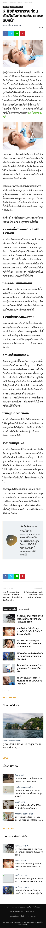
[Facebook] (5, 33)
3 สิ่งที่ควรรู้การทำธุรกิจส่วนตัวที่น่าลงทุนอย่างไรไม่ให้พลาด (33, 595)
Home (5, 3)
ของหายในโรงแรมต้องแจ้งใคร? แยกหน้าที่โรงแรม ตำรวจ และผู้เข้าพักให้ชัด (29, 793)
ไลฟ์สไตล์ (12, 3)
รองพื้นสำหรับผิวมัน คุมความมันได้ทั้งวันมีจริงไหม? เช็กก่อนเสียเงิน (29, 631)
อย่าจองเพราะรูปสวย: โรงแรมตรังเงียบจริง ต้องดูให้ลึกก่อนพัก (29, 818)
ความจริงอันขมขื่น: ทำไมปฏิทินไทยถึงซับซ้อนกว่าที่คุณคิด (28, 806)
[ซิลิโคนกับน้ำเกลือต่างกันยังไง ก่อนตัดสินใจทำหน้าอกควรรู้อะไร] (9, 656)
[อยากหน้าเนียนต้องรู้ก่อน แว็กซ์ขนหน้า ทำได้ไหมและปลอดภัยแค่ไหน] (9, 643)
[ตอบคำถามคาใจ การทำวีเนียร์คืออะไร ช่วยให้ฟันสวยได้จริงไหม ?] (9, 680)
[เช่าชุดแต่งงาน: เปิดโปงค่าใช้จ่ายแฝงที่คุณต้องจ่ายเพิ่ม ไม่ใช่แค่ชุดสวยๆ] (9, 618)
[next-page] (8, 690)
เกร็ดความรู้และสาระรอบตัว (21, 907)
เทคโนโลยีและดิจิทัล (16, 911)
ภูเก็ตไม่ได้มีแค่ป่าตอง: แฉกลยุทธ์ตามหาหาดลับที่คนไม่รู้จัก (22, 745)
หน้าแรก (7, 907)
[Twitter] (11, 33)
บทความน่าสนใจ (10, 609)
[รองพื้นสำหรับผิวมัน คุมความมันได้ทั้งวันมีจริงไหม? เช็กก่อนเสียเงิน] (9, 631)
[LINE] (16, 33)
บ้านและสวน (30, 911)
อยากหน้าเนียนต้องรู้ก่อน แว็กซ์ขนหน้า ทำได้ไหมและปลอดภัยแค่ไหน (29, 643)
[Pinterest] (22, 33)
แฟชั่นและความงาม (25, 3)
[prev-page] (4, 690)
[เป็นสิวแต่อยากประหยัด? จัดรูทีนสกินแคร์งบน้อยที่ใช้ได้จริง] (9, 668)
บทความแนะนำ (24, 609)
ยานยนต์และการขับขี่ (17, 916)
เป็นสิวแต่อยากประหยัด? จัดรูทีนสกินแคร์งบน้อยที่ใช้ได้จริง (30, 668)
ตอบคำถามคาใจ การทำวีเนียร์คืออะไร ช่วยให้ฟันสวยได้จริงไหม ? (29, 680)
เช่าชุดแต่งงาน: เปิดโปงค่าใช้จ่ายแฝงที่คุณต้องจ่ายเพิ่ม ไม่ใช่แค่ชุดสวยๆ (30, 618)
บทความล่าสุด (31, 916)
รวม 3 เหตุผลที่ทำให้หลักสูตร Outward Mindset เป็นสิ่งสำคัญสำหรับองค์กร (12, 596)
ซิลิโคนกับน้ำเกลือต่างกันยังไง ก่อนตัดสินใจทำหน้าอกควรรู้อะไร (30, 656)
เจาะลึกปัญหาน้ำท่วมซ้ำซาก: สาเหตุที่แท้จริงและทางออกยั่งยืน (29, 780)
